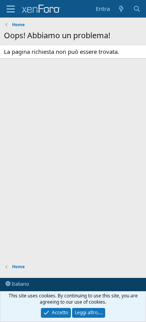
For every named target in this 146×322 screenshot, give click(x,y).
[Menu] (11, 9)
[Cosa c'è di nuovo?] (121, 9)
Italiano (20, 283)
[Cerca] (136, 9)
